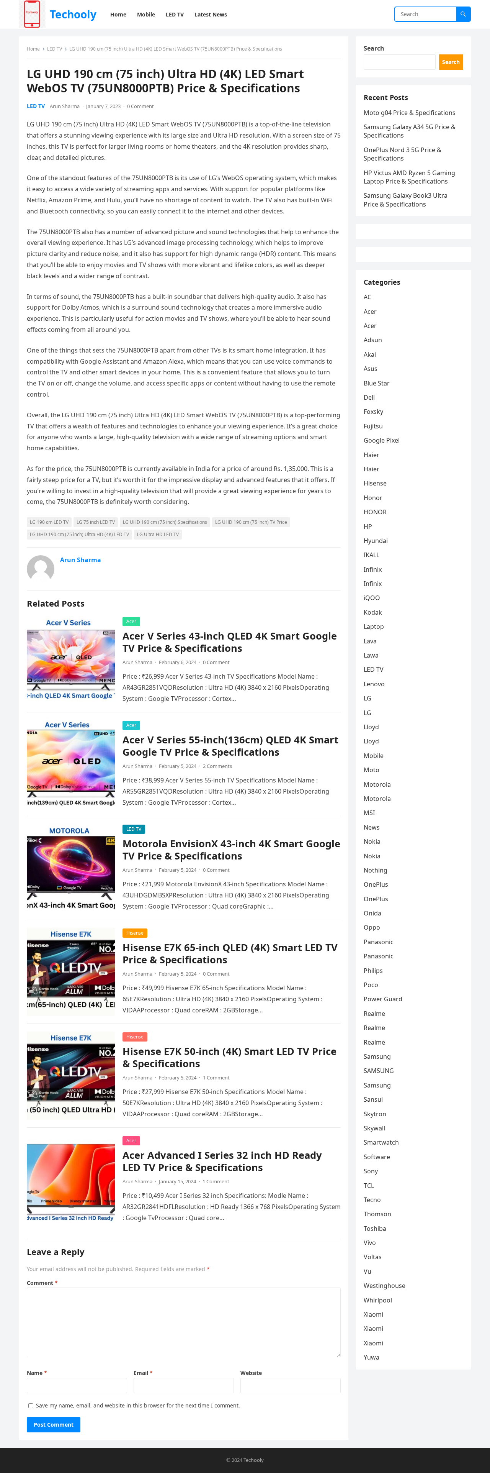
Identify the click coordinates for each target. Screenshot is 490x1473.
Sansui (373, 1099)
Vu (367, 1271)
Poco (371, 985)
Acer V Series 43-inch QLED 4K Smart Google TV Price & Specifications (229, 642)
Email (143, 1372)
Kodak (373, 612)
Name (37, 1372)
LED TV (54, 49)
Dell (369, 397)
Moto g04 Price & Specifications (410, 112)
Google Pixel (382, 440)
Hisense (135, 933)
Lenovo (374, 684)
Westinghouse (384, 1285)
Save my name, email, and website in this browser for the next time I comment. (138, 1405)
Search (374, 48)
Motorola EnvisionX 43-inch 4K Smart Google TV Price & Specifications (231, 850)
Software (377, 1157)
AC (367, 297)
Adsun (373, 340)
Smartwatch (381, 1142)
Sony (371, 1171)
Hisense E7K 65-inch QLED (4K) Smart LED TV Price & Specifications (230, 953)
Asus (370, 368)
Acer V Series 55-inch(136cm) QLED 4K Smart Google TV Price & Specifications (230, 746)
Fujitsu (373, 426)
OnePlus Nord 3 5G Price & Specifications (402, 154)
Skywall (374, 1128)
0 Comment (140, 106)
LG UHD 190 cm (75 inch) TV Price (251, 522)
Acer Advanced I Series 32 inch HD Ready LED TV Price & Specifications (222, 1161)
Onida (372, 913)
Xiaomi (373, 1314)
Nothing (375, 870)
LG (367, 698)
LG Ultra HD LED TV (158, 534)
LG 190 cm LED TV (49, 522)
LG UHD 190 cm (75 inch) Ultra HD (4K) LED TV (79, 534)
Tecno (372, 1200)
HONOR (375, 512)
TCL (369, 1185)
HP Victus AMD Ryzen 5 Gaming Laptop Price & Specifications (409, 177)
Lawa (371, 655)
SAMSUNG (379, 1070)
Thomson (377, 1214)
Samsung (377, 1056)
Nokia (372, 841)
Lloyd (371, 727)
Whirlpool (378, 1300)
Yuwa (371, 1357)
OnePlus (376, 884)
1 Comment (216, 1077)
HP (368, 526)
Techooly (73, 14)
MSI (369, 813)
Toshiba (375, 1228)
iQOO (372, 598)
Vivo (370, 1242)
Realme (374, 1013)
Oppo (372, 927)
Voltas (373, 1257)
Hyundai (376, 540)
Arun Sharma (65, 106)
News (372, 827)
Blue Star (377, 383)
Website (251, 1372)
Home (33, 49)
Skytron (375, 1114)
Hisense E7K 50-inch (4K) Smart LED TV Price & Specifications (229, 1057)
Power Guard (383, 999)
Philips (373, 970)
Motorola (377, 784)
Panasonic (379, 942)
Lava (370, 641)
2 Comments (217, 766)
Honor (373, 498)
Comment (42, 1282)
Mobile (374, 755)
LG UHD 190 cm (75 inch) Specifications (165, 522)
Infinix (373, 569)
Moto (371, 770)
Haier (371, 455)
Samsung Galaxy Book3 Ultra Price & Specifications (406, 199)
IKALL (371, 555)
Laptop (374, 626)
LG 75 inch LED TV (96, 522)
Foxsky (373, 411)
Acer (131, 621)
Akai (370, 354)
